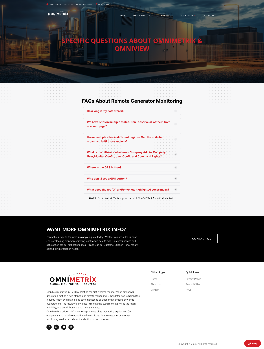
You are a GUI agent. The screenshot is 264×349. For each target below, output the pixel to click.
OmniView (187, 15)
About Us (208, 15)
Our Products (142, 15)
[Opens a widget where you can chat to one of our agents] (252, 343)
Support (166, 15)
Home (123, 15)
